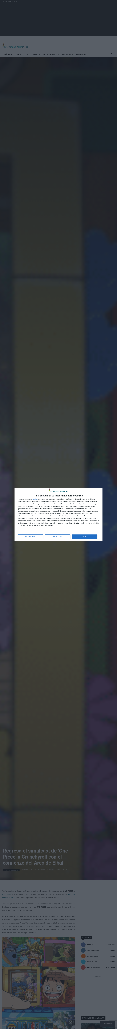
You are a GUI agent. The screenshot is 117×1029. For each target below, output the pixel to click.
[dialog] (58, 514)
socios (35, 499)
